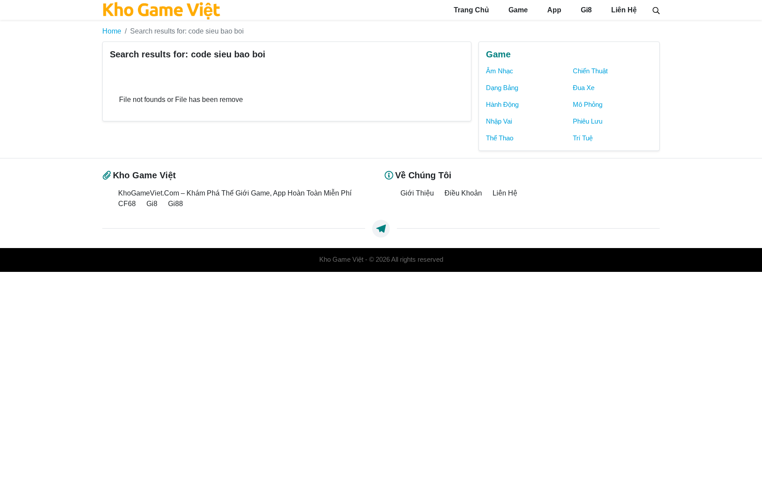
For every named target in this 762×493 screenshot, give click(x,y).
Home (111, 31)
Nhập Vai (499, 121)
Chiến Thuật (590, 71)
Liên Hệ (623, 10)
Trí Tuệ (583, 138)
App (553, 10)
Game (517, 10)
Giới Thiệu (417, 193)
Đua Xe (583, 87)
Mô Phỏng (587, 104)
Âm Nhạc (499, 71)
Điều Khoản (463, 193)
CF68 (127, 203)
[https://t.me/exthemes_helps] (381, 228)
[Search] (656, 9)
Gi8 (585, 10)
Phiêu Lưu (587, 121)
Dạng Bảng (502, 87)
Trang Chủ (470, 10)
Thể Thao (499, 138)
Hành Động (502, 104)
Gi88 (175, 203)
